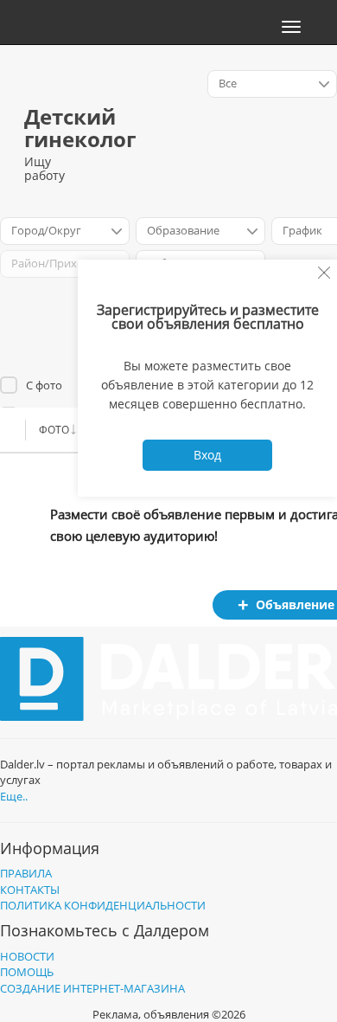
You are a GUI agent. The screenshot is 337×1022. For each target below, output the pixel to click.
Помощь (27, 972)
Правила (26, 873)
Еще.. (14, 796)
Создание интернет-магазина (92, 988)
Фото (54, 429)
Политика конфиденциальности (103, 905)
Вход (207, 455)
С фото (44, 385)
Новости (27, 956)
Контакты (30, 889)
